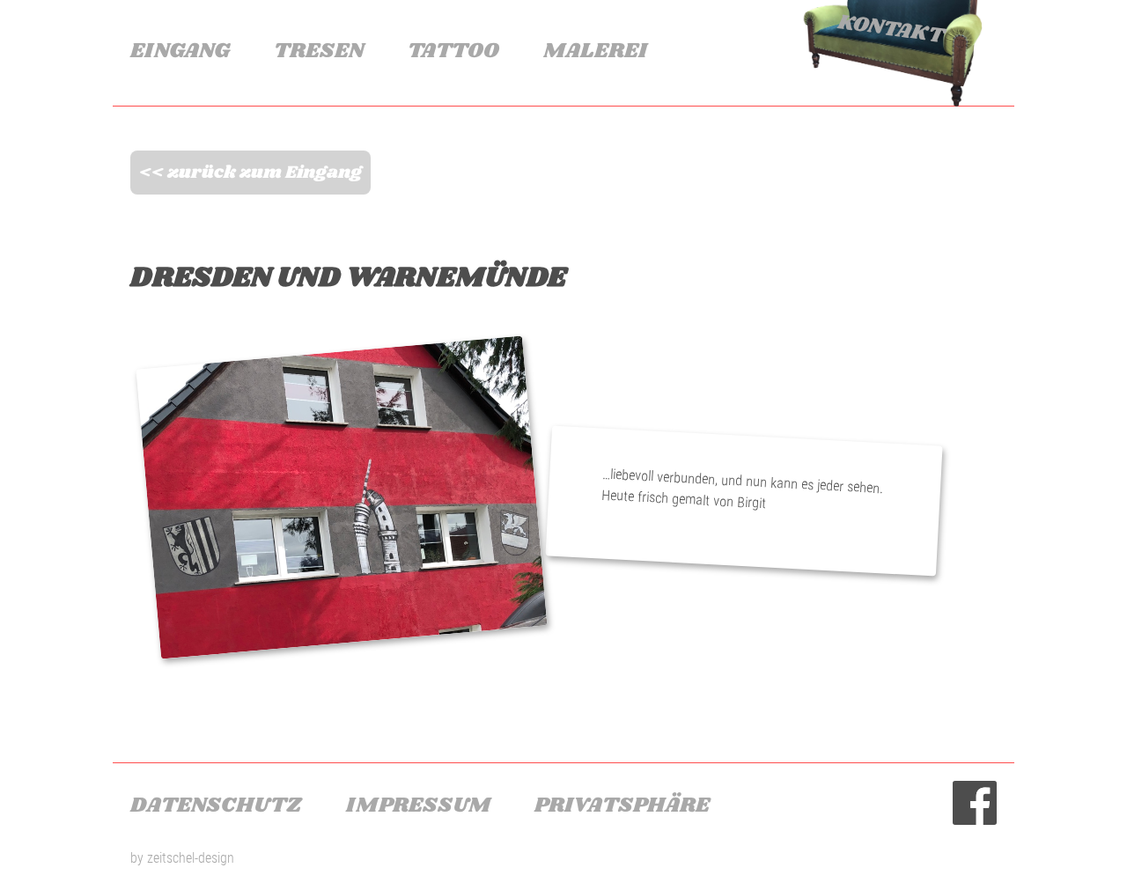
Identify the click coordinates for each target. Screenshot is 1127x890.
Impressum (418, 805)
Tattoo (453, 50)
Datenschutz (216, 805)
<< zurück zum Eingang (250, 172)
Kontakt (891, 28)
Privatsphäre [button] (622, 805)
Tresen (319, 50)
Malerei (595, 50)
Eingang (180, 50)
